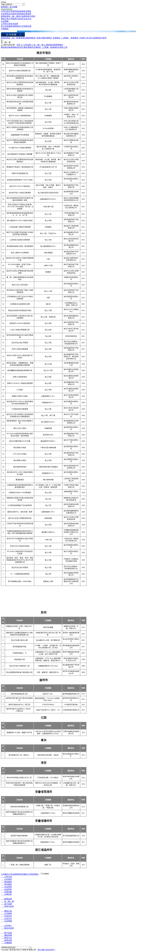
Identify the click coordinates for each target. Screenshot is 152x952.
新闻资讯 (20, 874)
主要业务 (27, 14)
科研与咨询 (30, 16)
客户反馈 (5, 26)
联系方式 (20, 26)
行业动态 (20, 19)
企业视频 (5, 21)
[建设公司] (9, 9)
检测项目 (74, 38)
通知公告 (5, 19)
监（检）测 (13, 16)
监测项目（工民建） (61, 38)
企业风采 (12, 14)
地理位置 (27, 26)
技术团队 (27, 11)
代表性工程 (84, 38)
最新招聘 (12, 26)
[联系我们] (11, 9)
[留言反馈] (2, 41)
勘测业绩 (5, 16)
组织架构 (20, 11)
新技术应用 (13, 24)
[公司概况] (4, 9)
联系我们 (5, 7)
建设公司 (27, 874)
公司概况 (5, 874)
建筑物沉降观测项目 (27, 38)
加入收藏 (13, 7)
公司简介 (5, 24)
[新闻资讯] (8, 9)
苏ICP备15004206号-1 (46, 950)
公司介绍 (5, 11)
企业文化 (27, 19)
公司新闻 (12, 19)
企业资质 (5, 14)
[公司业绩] (6, 9)
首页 (18, 45)
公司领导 (12, 11)
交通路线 (5, 29)
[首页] (2, 9)
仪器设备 (20, 14)
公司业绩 (27, 45)
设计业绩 (22, 16)
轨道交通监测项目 (44, 38)
